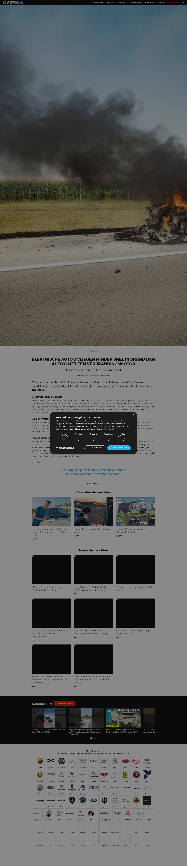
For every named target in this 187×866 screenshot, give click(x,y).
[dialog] (93, 433)
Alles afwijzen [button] (95, 448)
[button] (65, 448)
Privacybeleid (109, 429)
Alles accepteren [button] (119, 448)
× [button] (133, 414)
